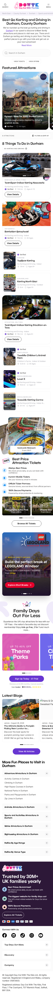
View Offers (34, 61)
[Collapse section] (47, 773)
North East (6, 13)
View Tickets (19, 61)
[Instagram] (31, 935)
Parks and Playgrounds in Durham (20, 794)
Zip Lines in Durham (14, 798)
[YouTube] (40, 935)
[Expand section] (47, 807)
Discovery (9, 955)
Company (9, 965)
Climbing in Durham (13, 782)
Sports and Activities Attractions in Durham (22, 816)
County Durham (19, 13)
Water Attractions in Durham (19, 826)
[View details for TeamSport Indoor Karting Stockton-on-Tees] (26, 319)
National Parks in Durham (16, 790)
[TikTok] (22, 935)
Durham (32, 13)
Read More (27, 45)
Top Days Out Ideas (14, 944)
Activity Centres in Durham (17, 778)
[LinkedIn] (13, 935)
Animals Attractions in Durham (19, 807)
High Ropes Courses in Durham (19, 786)
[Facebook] (4, 935)
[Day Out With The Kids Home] (26, 5)
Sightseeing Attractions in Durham (21, 834)
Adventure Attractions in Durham (21, 773)
